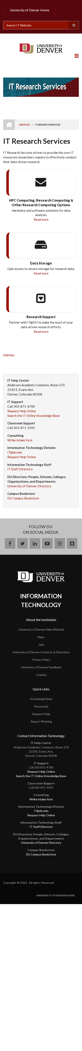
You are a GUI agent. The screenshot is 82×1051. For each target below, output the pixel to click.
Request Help (41, 714)
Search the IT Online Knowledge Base (33, 415)
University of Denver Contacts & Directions (41, 652)
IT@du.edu (14, 452)
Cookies (41, 674)
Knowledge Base (41, 699)
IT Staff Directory (20, 469)
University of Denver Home (29, 10)
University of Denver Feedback (41, 667)
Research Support (41, 317)
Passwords (41, 706)
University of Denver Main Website (41, 629)
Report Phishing (41, 721)
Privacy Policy (41, 659)
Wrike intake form (19, 440)
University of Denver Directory (29, 486)
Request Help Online (21, 411)
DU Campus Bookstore (23, 498)
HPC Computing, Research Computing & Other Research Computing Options (41, 202)
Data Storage (41, 263)
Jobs (41, 644)
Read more (41, 219)
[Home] (41, 48)
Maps (41, 637)
